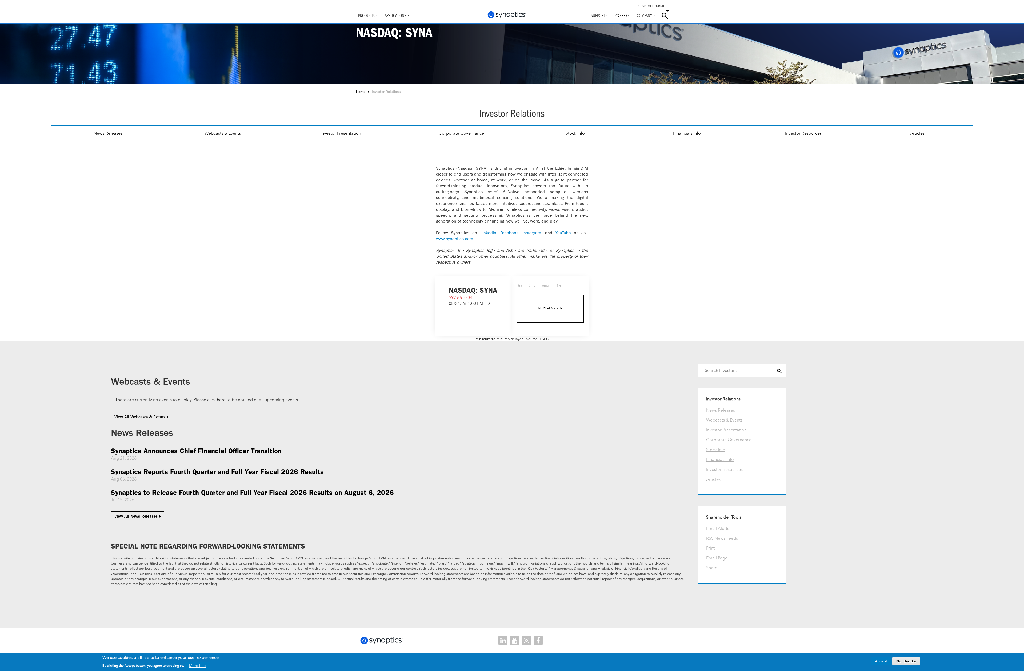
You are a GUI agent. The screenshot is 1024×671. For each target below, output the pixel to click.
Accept (881, 661)
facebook (538, 640)
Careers (622, 15)
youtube (514, 640)
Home (360, 91)
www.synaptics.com (454, 238)
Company (644, 15)
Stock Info (575, 133)
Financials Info (687, 133)
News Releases (108, 133)
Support (598, 15)
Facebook (509, 232)
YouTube (563, 232)
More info (197, 665)
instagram (526, 640)
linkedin (502, 640)
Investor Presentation (341, 133)
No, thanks (906, 661)
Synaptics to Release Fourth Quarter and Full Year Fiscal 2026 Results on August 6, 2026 (252, 493)
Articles (917, 133)
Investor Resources (803, 133)
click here (216, 399)
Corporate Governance (461, 133)
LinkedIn (488, 232)
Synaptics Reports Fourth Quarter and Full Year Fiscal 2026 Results (217, 472)
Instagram (531, 232)
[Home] (506, 15)
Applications (395, 15)
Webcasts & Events (223, 133)
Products (366, 15)
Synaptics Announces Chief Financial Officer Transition (196, 451)
